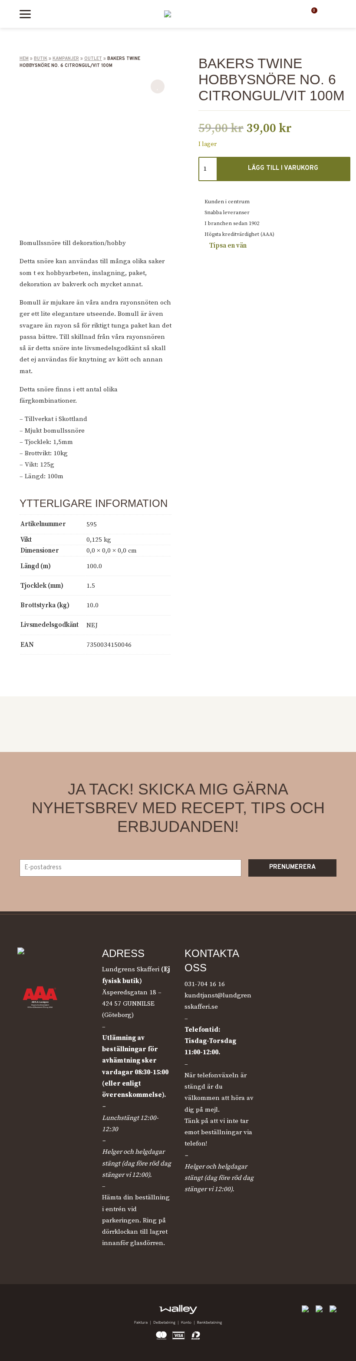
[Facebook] (26, 1312)
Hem (24, 59)
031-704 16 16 (205, 984)
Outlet (93, 59)
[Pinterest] (65, 1312)
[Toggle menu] (25, 14)
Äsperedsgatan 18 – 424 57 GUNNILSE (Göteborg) (132, 1004)
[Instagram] (45, 1312)
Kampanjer (66, 59)
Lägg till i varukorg (283, 168)
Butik (40, 59)
